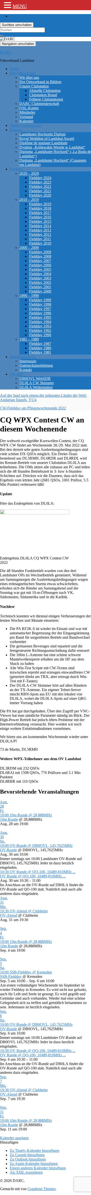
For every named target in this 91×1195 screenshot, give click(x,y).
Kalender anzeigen (14, 1138)
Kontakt (25, 370)
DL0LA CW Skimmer (36, 383)
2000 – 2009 (29, 248)
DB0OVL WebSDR (35, 378)
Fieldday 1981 (40, 352)
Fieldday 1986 (40, 348)
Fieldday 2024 (40, 178)
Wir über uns (29, 77)
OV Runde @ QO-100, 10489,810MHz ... (33, 876)
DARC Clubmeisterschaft (39, 104)
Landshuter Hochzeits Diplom (42, 134)
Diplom (15, 130)
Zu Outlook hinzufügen (28, 1159)
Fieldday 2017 (40, 213)
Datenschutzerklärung (36, 365)
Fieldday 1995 (40, 317)
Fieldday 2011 (40, 239)
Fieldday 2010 (40, 243)
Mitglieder (27, 112)
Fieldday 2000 (40, 291)
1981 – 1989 (29, 339)
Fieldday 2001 (40, 287)
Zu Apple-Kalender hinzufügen (34, 1164)
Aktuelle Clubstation (45, 90)
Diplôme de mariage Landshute (43, 143)
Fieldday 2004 (40, 274)
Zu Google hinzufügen (27, 1155)
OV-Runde (8, 850)
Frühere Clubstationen (46, 99)
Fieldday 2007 (40, 261)
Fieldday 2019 (40, 204)
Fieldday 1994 (40, 322)
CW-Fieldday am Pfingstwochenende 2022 (33, 408)
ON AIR (16, 374)
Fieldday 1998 (40, 304)
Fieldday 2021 (40, 191)
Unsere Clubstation (34, 86)
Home (14, 69)
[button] (9, 1142)
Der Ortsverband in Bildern (40, 82)
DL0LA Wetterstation (36, 387)
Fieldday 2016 (40, 217)
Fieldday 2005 (40, 269)
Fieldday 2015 (40, 221)
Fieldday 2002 (40, 282)
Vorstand (26, 117)
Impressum (27, 361)
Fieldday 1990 (40, 335)
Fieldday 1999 (40, 300)
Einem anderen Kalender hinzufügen (38, 1168)
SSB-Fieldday (11, 976)
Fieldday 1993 (40, 326)
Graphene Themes (41, 1189)
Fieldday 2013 (40, 230)
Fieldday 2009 (40, 252)
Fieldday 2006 (40, 265)
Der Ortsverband (22, 73)
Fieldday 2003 (40, 278)
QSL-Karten (29, 108)
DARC (5, 52)
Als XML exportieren (26, 1172)
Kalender (26, 121)
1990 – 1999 (29, 296)
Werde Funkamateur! (26, 125)
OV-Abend (8, 915)
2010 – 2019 (29, 200)
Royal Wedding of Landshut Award (46, 138)
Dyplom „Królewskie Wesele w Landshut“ (52, 147)
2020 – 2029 (29, 173)
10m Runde (9, 819)
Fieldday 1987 (40, 344)
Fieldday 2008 (40, 256)
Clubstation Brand (43, 95)
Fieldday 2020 (40, 195)
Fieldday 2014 (40, 226)
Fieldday (16, 169)
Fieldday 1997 (40, 309)
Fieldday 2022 (40, 186)
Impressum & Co (23, 357)
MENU (20, 6)
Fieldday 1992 (40, 330)
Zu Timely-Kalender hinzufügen (34, 1150)
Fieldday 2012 (40, 234)
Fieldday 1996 (40, 313)
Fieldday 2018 (40, 208)
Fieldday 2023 (40, 182)
